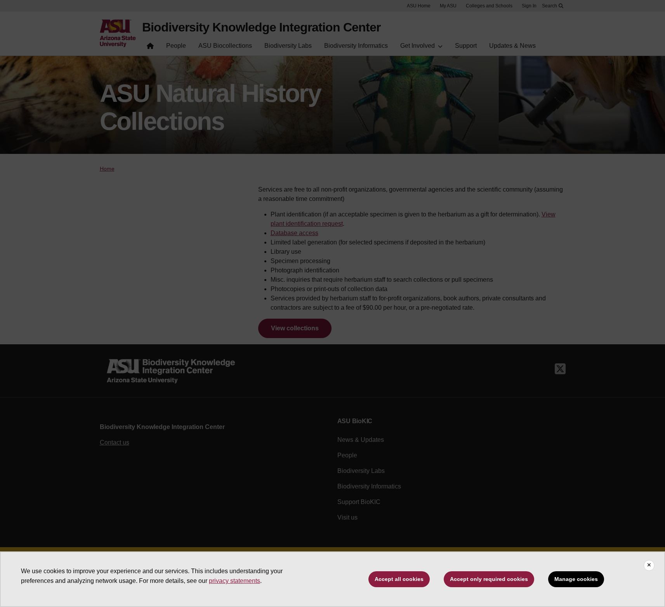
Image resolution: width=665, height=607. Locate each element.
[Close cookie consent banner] (649, 565)
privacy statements (234, 580)
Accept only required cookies (489, 579)
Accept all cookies (399, 579)
